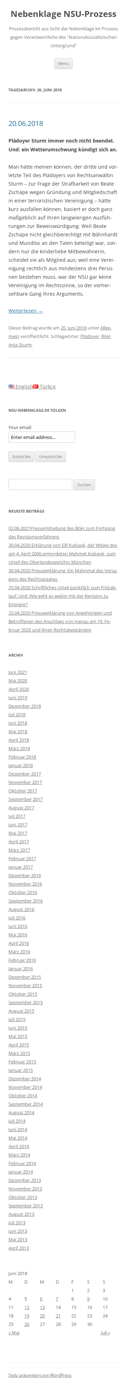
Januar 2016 (20, 968)
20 (42, 1315)
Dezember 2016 (24, 875)
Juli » (105, 1332)
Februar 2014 (22, 1163)
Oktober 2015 (22, 994)
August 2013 (21, 1214)
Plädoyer (89, 336)
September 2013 (25, 1205)
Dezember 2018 (24, 706)
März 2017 (19, 850)
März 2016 (19, 951)
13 (42, 1307)
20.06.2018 (25, 123)
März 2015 (19, 1053)
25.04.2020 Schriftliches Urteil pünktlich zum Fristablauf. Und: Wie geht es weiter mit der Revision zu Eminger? (62, 596)
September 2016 (25, 901)
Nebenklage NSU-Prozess (63, 13)
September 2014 (25, 1104)
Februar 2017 (22, 858)
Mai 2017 (17, 833)
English (23, 386)
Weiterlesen (25, 310)
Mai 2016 (17, 934)
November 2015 (25, 985)
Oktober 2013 (22, 1197)
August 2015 (21, 1011)
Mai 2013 (17, 1239)
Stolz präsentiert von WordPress (40, 1375)
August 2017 (21, 807)
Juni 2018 (17, 723)
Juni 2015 (17, 1028)
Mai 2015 (17, 1036)
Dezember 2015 (24, 977)
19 (26, 1315)
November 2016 (25, 884)
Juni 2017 (17, 824)
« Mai (13, 1332)
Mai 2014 (17, 1138)
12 (26, 1307)
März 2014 (19, 1155)
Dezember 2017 (24, 774)
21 (58, 1315)
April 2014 (18, 1146)
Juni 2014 (17, 1129)
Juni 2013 (17, 1231)
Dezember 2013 (24, 1180)
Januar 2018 (20, 765)
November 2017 (25, 782)
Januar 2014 (20, 1172)
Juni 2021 (17, 672)
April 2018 (18, 740)
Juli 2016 (16, 918)
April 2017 (18, 841)
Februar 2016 (22, 960)
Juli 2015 (16, 1019)
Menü (63, 63)
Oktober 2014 (22, 1095)
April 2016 (18, 943)
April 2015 (18, 1045)
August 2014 (21, 1112)
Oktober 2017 (22, 790)
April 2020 (18, 689)
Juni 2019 (17, 697)
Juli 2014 (16, 1121)
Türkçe (47, 386)
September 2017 (25, 799)
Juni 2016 (17, 926)
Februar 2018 (22, 757)
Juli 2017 (16, 816)
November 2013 (25, 1188)
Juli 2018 (16, 714)
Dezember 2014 (24, 1078)
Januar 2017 (20, 867)
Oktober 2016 (22, 892)
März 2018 (19, 748)
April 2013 (18, 1248)
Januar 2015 (20, 1070)
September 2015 (25, 1002)
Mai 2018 (17, 731)
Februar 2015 (22, 1061)
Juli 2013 (16, 1222)
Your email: (20, 427)
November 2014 (25, 1087)
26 (26, 1324)
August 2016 (21, 909)
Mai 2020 (17, 680)
